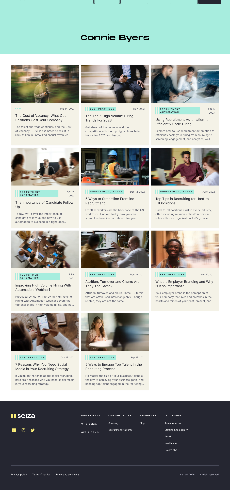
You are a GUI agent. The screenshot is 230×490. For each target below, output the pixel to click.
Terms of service (41, 474)
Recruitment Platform (120, 429)
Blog (142, 423)
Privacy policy (19, 474)
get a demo (90, 432)
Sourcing (113, 423)
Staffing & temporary (176, 429)
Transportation (173, 423)
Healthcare (171, 443)
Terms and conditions (67, 474)
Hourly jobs (171, 449)
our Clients (90, 415)
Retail (168, 436)
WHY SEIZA (89, 424)
